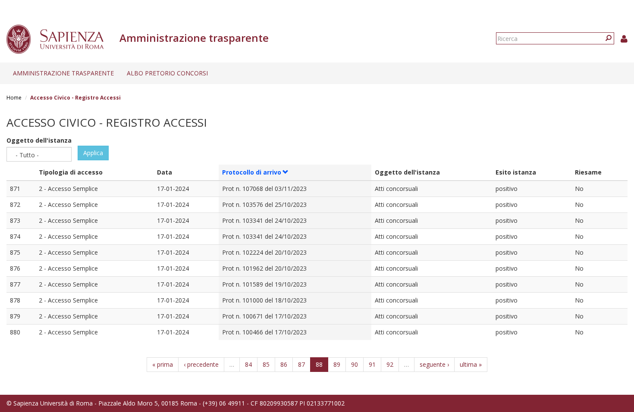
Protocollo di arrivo (251, 172)
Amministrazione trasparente (63, 73)
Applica (93, 153)
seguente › (434, 364)
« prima (162, 364)
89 (336, 364)
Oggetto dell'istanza (39, 140)
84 (248, 364)
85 (266, 364)
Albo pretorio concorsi (167, 73)
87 (301, 364)
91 (372, 364)
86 (283, 364)
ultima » (471, 364)
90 (354, 364)
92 (389, 364)
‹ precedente (201, 364)
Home (14, 97)
